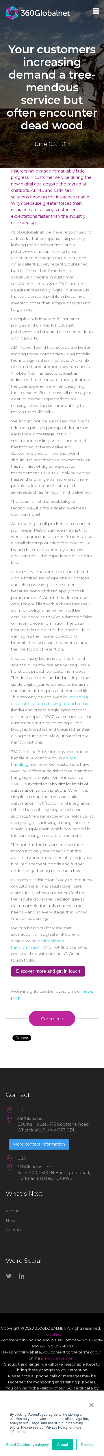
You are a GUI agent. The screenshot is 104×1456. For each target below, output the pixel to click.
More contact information (39, 1144)
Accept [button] (62, 1444)
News (11, 1220)
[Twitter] (10, 1277)
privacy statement (58, 1358)
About (12, 1211)
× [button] (91, 1403)
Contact (14, 1229)
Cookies (53, 1334)
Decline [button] (87, 1444)
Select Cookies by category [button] (27, 1444)
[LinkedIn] (23, 1277)
